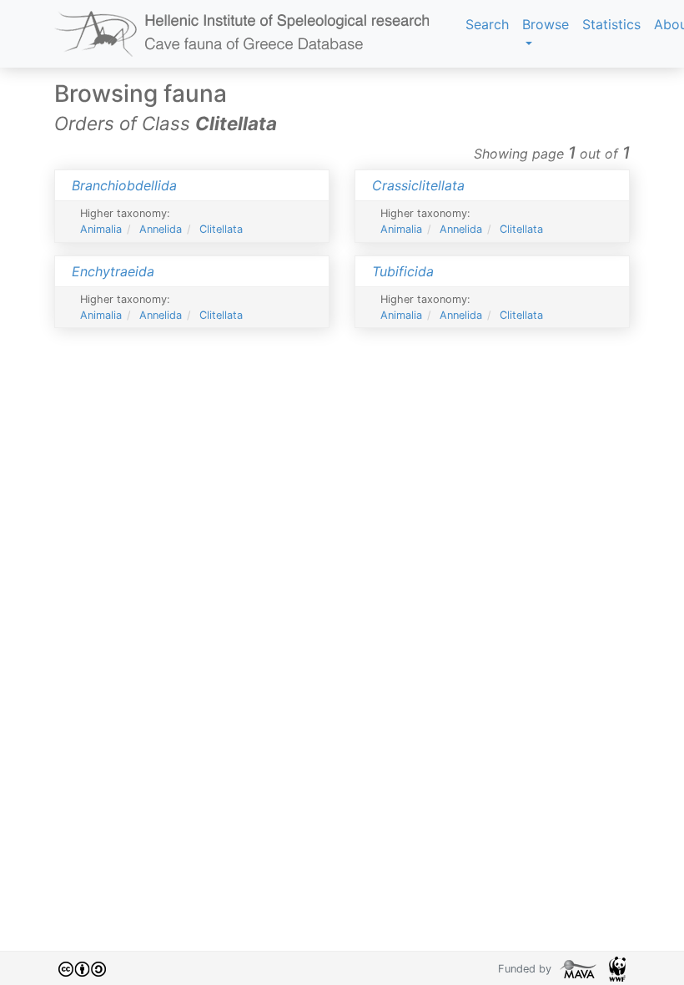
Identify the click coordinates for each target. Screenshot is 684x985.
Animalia (101, 229)
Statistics (611, 24)
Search (487, 24)
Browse (545, 24)
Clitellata (221, 229)
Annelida (160, 229)
